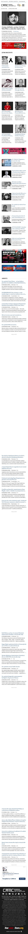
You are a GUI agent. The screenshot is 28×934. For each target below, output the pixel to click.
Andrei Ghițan (17, 931)
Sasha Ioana (16, 31)
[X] (22, 894)
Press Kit (7, 899)
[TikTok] (16, 894)
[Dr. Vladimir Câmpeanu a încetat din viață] (6, 162)
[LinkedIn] (21, 931)
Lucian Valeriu (14, 481)
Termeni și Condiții (16, 896)
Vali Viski (13, 812)
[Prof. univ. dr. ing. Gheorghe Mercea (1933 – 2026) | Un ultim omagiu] (20, 83)
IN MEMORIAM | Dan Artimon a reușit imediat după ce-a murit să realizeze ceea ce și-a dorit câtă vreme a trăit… (14, 294)
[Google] (13, 894)
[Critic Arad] (8, 5)
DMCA (20, 897)
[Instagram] (6, 894)
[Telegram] (19, 894)
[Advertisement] (14, 394)
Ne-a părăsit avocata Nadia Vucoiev (11, 666)
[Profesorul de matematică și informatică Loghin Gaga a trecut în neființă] (7, 60)
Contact (24, 897)
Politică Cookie (14, 897)
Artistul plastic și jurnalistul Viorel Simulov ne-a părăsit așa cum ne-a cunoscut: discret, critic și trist (14, 855)
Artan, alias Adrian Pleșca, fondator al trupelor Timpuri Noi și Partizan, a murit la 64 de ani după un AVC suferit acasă (14, 822)
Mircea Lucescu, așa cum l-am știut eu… (12, 315)
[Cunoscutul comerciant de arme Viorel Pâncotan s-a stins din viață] (6, 219)
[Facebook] (3, 894)
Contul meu (21, 899)
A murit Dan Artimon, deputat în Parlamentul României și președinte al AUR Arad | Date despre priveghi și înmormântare (13, 305)
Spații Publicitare (14, 899)
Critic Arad (13, 284)
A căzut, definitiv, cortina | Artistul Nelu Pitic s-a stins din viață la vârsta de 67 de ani (14, 29)
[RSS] (25, 894)
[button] (18, 5)
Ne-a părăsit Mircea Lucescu (9, 324)
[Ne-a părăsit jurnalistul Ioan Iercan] (6, 207)
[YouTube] (10, 894)
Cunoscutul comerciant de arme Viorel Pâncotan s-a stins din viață (18, 217)
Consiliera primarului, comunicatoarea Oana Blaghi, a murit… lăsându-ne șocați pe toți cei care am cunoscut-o (13, 491)
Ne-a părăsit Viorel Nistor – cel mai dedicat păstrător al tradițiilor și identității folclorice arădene (13, 283)
